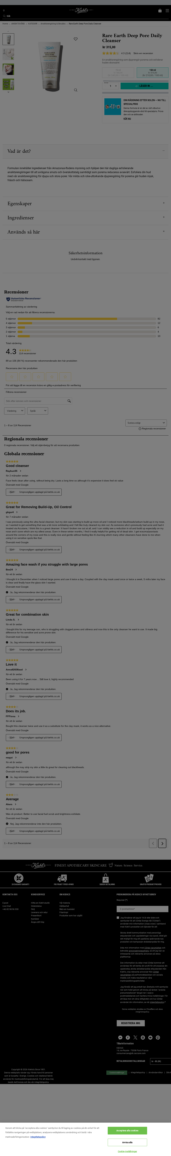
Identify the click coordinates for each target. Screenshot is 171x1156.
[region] (85, 1139)
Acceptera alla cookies (127, 1130)
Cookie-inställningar (127, 1151)
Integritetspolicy (38, 1137)
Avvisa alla (127, 1142)
